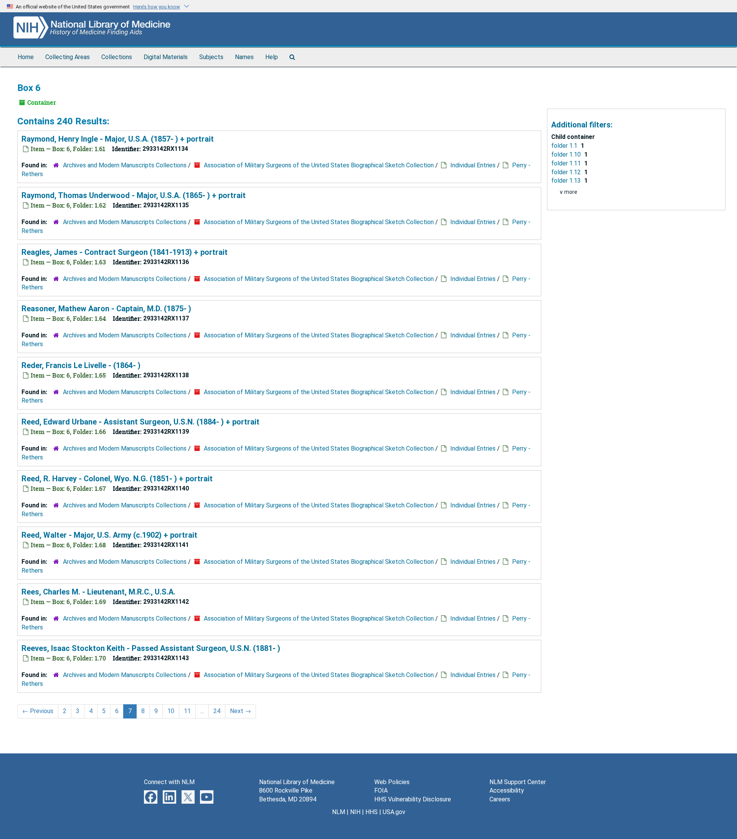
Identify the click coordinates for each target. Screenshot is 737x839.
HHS (371, 812)
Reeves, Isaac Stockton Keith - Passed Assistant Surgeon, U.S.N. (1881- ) (150, 648)
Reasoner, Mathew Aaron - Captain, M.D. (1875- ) (106, 308)
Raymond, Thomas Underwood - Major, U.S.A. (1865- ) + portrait (133, 195)
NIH (355, 812)
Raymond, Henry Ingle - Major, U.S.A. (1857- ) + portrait (117, 139)
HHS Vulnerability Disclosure (412, 799)
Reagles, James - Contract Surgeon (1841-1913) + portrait (124, 252)
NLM (338, 812)
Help (271, 57)
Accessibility (506, 790)
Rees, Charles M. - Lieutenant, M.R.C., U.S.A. (98, 591)
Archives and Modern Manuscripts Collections (125, 165)
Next (240, 711)
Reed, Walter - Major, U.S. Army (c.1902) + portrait (109, 535)
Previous (37, 711)
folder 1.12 (566, 172)
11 (187, 711)
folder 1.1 (565, 145)
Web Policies (392, 782)
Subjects (211, 57)
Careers (499, 799)
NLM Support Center (517, 782)
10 (170, 711)
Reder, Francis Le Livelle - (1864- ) (80, 365)
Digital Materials (166, 57)
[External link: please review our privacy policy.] (150, 796)
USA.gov (394, 812)
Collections (116, 57)
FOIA (381, 790)
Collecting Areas (67, 57)
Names (244, 57)
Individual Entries (473, 165)
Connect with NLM (169, 782)
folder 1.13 (566, 180)
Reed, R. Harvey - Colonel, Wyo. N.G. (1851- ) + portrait (117, 478)
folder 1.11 (566, 163)
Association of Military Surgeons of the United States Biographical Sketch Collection (319, 165)
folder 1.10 (566, 154)
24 (216, 711)
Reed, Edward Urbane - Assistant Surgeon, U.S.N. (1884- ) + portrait (140, 421)
